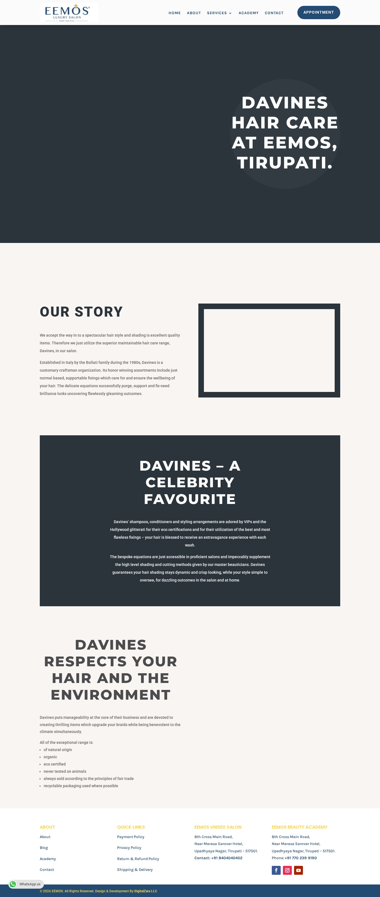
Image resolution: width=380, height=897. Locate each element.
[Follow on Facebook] (276, 870)
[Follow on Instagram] (287, 870)
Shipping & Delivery (135, 869)
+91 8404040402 (226, 858)
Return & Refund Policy (138, 858)
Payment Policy (130, 836)
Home (175, 13)
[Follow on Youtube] (298, 870)
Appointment (318, 12)
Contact (274, 13)
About (194, 13)
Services (217, 13)
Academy (249, 13)
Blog (44, 847)
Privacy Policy (129, 847)
